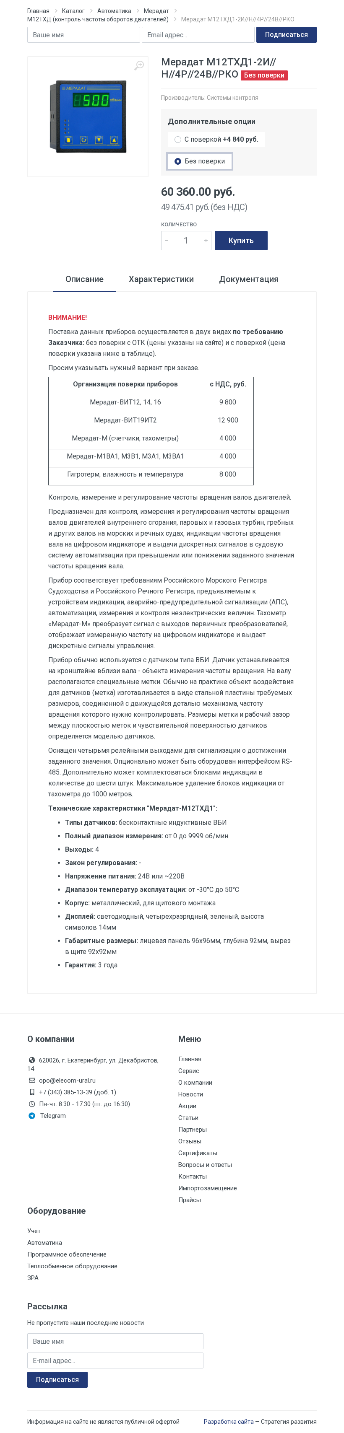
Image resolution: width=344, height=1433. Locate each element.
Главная (38, 11)
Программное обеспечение (67, 1254)
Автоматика (114, 11)
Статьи (188, 1118)
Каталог (73, 11)
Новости (190, 1094)
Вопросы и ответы (205, 1165)
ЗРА (33, 1278)
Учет (34, 1231)
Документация (249, 279)
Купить (241, 240)
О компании (195, 1082)
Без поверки (205, 161)
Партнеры (192, 1129)
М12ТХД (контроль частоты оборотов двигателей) (98, 19)
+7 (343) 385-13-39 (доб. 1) (77, 1092)
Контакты (192, 1176)
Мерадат (156, 11)
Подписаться (286, 35)
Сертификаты (197, 1153)
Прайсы (189, 1200)
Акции (187, 1106)
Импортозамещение (207, 1188)
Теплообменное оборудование (72, 1266)
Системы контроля (232, 97)
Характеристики (161, 279)
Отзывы (189, 1141)
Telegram (53, 1115)
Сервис (188, 1071)
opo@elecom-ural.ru (67, 1080)
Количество (179, 224)
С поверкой (221, 139)
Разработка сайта (229, 1421)
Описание (84, 279)
